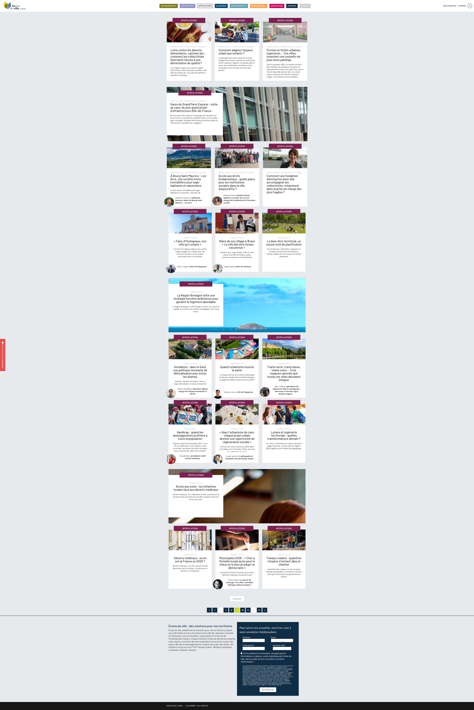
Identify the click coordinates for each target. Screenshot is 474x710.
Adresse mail (279, 645)
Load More (237, 599)
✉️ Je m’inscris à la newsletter (2, 355)
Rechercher (469, 5)
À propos (462, 6)
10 (243, 610)
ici (273, 679)
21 (259, 610)
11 (248, 610)
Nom (274, 637)
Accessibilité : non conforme (197, 705)
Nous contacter (449, 6)
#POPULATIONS (189, 20)
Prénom (247, 637)
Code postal (248, 645)
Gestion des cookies (175, 705)
